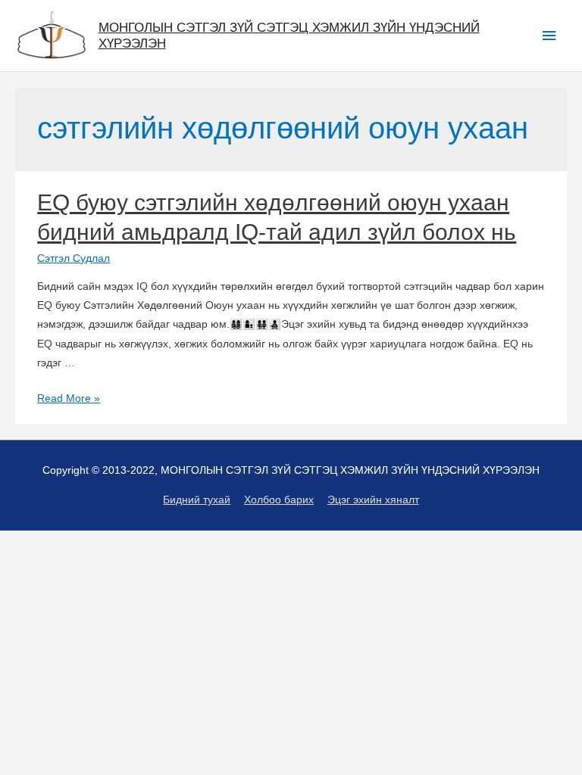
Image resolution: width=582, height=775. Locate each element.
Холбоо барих (279, 500)
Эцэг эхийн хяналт (373, 500)
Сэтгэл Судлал (73, 258)
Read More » (68, 398)
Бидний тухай (196, 500)
